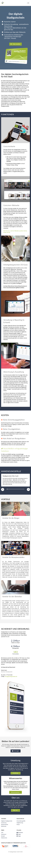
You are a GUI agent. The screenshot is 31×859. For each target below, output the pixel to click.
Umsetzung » (16, 773)
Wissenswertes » (15, 792)
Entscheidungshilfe (21, 821)
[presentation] (2, 489)
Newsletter (20, 832)
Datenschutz (4, 837)
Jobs (2, 832)
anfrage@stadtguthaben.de (11, 676)
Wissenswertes (4, 824)
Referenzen (3, 826)
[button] (7, 489)
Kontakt (3, 836)
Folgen (19, 834)
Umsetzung (3, 822)
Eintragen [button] (16, 751)
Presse (18, 824)
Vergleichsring (20, 822)
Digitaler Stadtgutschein (6, 821)
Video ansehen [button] (16, 44)
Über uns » (15, 810)
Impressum (3, 834)
